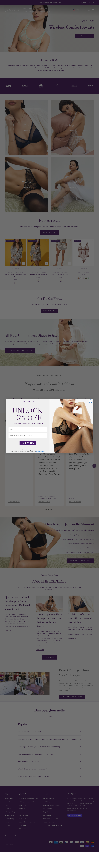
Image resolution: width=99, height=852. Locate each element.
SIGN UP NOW (28, 443)
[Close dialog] (90, 401)
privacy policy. (40, 451)
